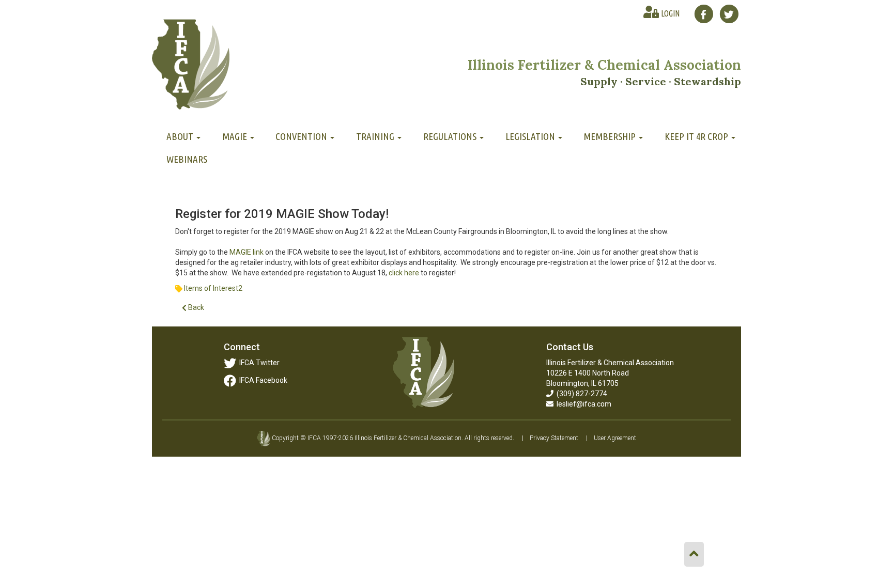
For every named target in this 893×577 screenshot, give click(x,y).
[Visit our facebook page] (703, 14)
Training (376, 136)
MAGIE (235, 136)
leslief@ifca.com (582, 404)
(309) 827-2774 (580, 393)
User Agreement (615, 438)
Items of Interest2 (213, 288)
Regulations (451, 136)
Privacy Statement (554, 438)
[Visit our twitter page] (729, 14)
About (180, 136)
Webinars (186, 159)
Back (195, 307)
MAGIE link (246, 252)
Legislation (531, 136)
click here (404, 273)
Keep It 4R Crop (697, 136)
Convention (302, 136)
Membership (610, 136)
